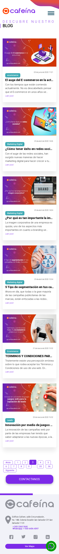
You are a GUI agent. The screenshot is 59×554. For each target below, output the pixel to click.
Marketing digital (14, 282)
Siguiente (10, 470)
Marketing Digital (14, 144)
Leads (10, 420)
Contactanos (29, 479)
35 (40, 466)
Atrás (8, 462)
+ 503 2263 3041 (20, 527)
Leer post (9, 96)
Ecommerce (12, 351)
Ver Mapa (29, 546)
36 (49, 466)
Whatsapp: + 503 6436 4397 (26, 529)
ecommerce (12, 75)
